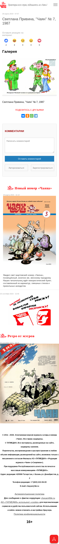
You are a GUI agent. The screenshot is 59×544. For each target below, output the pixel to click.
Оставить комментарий (29, 159)
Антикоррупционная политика (29, 494)
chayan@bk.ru (48, 498)
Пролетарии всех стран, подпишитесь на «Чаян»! (27, 5)
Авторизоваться (16, 168)
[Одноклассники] (27, 116)
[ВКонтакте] (23, 116)
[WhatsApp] (31, 116)
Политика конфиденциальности (29, 514)
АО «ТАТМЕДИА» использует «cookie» (20, 502)
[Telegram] (36, 116)
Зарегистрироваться (43, 168)
